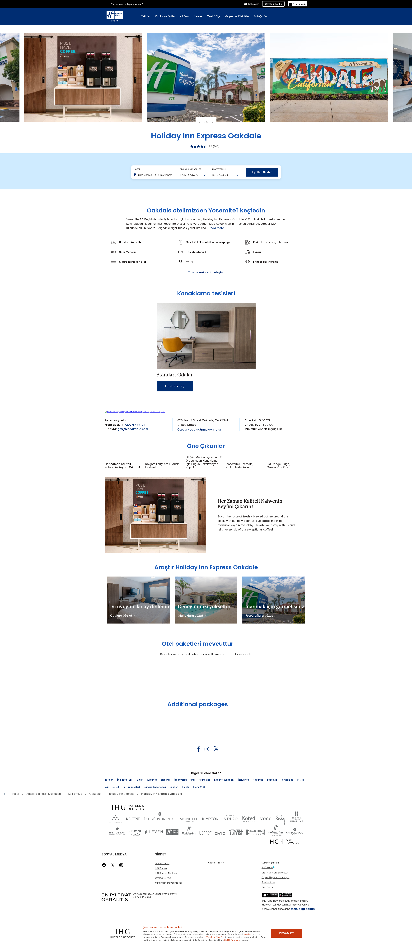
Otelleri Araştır (216, 862)
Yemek (198, 16)
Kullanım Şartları (270, 862)
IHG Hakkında (162, 863)
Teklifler (145, 16)
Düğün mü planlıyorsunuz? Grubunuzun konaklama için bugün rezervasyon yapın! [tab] (203, 462)
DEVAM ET (286, 933)
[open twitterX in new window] (215, 749)
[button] (297, 3)
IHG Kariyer (161, 868)
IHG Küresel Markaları (166, 873)
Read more (216, 228)
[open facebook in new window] (196, 749)
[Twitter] (112, 865)
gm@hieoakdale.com (133, 429)
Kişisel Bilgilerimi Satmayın (275, 877)
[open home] (5, 794)
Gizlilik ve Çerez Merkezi (275, 872)
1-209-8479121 (134, 424)
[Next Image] (212, 121)
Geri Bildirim (268, 887)
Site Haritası (268, 882)
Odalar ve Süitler (165, 16)
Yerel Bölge (213, 16)
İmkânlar (185, 16)
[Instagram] (121, 865)
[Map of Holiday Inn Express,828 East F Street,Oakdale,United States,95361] (135, 412)
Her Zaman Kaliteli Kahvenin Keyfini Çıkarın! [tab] (122, 465)
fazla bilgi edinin (303, 908)
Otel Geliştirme (163, 878)
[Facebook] (104, 865)
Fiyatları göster (262, 172)
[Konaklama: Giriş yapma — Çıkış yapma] (153, 175)
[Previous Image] (200, 121)
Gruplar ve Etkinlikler (237, 16)
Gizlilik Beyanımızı (232, 939)
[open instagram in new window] (205, 749)
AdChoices (267, 867)
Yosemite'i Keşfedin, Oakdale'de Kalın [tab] (239, 465)
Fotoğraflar (261, 16)
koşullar (247, 934)
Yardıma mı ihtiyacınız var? (127, 4)
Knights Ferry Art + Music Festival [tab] (162, 465)
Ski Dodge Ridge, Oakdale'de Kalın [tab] (278, 465)
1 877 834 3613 (142, 897)
